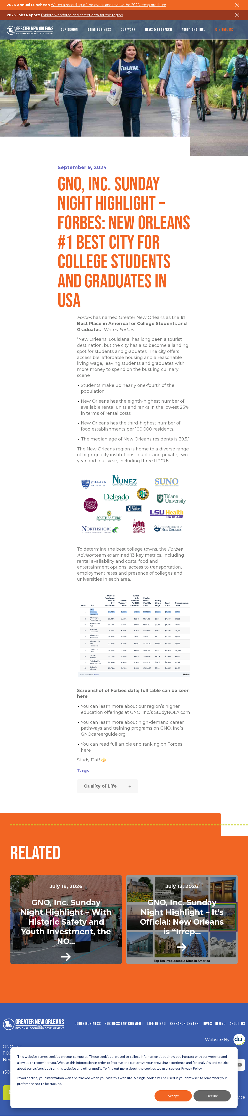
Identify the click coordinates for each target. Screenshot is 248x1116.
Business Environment (124, 1023)
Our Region (69, 29)
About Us (237, 1023)
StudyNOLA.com (172, 712)
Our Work (128, 29)
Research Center (184, 1023)
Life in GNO (156, 1023)
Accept (173, 1096)
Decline (212, 1096)
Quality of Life (100, 786)
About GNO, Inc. (193, 29)
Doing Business (99, 29)
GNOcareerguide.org (103, 734)
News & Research (158, 29)
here (82, 696)
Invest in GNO (214, 1023)
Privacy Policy (191, 1068)
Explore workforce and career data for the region (82, 15)
